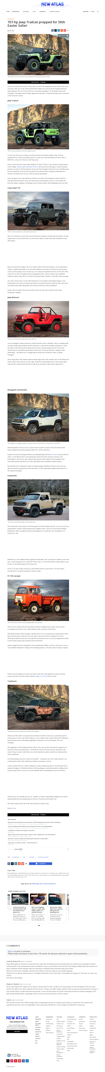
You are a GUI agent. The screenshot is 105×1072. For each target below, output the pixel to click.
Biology (91, 1026)
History (69, 1030)
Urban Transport (83, 1030)
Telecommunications (72, 1046)
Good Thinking (70, 1028)
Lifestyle (69, 1035)
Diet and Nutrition (94, 1039)
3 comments (42, 863)
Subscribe (17, 1031)
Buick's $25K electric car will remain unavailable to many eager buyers (57, 909)
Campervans (59, 1034)
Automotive (15, 857)
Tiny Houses (59, 1026)
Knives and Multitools (59, 1043)
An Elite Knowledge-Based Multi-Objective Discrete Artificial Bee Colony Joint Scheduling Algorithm (30, 826)
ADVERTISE (38, 1032)
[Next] (66, 908)
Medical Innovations (92, 1048)
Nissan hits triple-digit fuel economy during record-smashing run (37, 909)
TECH (34, 11)
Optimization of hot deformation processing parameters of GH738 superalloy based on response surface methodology (34, 822)
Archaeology (93, 1021)
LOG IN (92, 11)
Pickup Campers (60, 1049)
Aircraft (81, 1019)
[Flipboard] (65, 30)
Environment (93, 1028)
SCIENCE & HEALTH (55, 11)
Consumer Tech (71, 1023)
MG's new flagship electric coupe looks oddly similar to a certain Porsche (19, 909)
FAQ (36, 1043)
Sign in (11, 951)
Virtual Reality (70, 1048)
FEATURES (38, 1027)
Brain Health (93, 1037)
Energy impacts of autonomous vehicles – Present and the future (22, 842)
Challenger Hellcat (31, 167)
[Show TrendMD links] (68, 849)
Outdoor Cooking (60, 1046)
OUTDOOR (26, 11)
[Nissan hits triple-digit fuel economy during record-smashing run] (38, 899)
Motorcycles (82, 1028)
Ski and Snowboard (59, 1055)
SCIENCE (92, 1019)
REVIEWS (37, 1029)
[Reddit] (62, 30)
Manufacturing (49, 1023)
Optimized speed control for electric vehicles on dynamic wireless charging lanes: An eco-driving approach (31, 834)
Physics (91, 1030)
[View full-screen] (67, 36)
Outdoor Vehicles (60, 1021)
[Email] (68, 30)
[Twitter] (55, 30)
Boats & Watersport (59, 1031)
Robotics (48, 1030)
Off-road (31, 857)
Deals (68, 1050)
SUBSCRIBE (85, 11)
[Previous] (9, 908)
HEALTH (92, 1032)
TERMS (37, 1034)
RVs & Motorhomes (59, 1051)
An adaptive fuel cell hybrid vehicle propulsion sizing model (21, 830)
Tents (57, 1061)
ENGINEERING (15, 11)
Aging (91, 1035)
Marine (80, 1026)
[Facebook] (52, 30)
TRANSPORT (42, 11)
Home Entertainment (72, 1032)
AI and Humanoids (71, 1019)
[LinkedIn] (58, 30)
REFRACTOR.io (93, 1017)
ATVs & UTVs (59, 1028)
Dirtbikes (58, 1038)
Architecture (49, 1019)
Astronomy (92, 1023)
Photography (70, 1041)
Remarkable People (72, 1043)
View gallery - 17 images (38, 82)
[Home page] (52, 4)
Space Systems (49, 1032)
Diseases (92, 1045)
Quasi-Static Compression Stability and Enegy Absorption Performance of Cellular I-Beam (28, 838)
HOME (8, 11)
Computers (70, 1021)
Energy (47, 1021)
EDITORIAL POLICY (38, 1024)
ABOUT (37, 1021)
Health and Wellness (92, 1051)
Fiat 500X (54, 454)
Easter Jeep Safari (43, 857)
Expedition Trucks (60, 1040)
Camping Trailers (60, 1036)
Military (48, 1028)
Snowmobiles (59, 1058)
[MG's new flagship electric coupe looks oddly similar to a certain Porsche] (19, 899)
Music (68, 1037)
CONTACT (38, 1038)
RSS (36, 1040)
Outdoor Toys (59, 1023)
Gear (57, 1019)
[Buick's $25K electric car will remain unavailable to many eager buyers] (56, 899)
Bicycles (81, 1023)
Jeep (14, 808)
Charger (19, 167)
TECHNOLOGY (70, 1017)
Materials (48, 1026)
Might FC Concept (42, 676)
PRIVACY (37, 1036)
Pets (68, 1039)
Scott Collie (11, 870)
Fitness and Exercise (92, 1042)
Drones (69, 1026)
